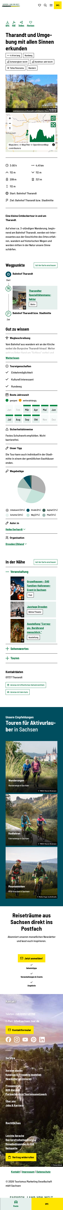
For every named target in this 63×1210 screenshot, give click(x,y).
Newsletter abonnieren (18, 1078)
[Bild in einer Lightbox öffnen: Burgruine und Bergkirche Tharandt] (31, 94)
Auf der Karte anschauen (45, 265)
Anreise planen (14, 1070)
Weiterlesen (12, 357)
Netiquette (12, 1148)
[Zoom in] (9, 118)
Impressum (28, 1171)
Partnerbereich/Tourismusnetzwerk (26, 1094)
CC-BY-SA (53, 111)
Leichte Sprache (15, 1135)
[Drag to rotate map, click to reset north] (9, 128)
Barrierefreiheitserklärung (21, 1139)
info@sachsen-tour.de (26, 1020)
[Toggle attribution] (53, 145)
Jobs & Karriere (14, 1105)
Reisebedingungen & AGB (20, 1144)
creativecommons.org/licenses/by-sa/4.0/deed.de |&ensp (31, 111)
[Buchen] (58, 5)
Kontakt (15, 1171)
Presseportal (13, 1085)
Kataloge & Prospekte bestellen (23, 1074)
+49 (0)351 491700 (25, 1014)
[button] (56, 1196)
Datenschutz (43, 1171)
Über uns (11, 1101)
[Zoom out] (9, 123)
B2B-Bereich (13, 1089)
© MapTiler (25, 144)
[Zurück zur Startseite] (11, 5)
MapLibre (13, 144)
